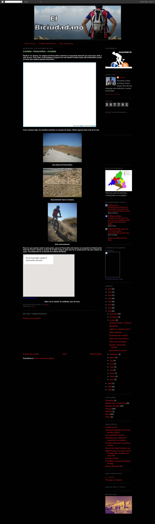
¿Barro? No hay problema (119, 338)
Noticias (108, 409)
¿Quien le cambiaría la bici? (119, 329)
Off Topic (108, 411)
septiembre (114, 354)
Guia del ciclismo (112, 458)
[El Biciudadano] (112, 277)
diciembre (114, 314)
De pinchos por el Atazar (118, 335)
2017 (110, 289)
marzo (112, 373)
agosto (112, 357)
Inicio (64, 354)
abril (112, 370)
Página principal (29, 43)
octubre (113, 320)
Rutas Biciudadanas (66, 43)
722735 (81, 125)
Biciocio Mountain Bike (114, 466)
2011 (110, 308)
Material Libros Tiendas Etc (115, 403)
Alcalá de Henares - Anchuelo (120, 323)
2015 (110, 295)
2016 (110, 292)
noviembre (114, 317)
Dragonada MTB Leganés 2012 (118, 233)
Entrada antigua (96, 354)
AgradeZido (113, 326)
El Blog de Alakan (114, 216)
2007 (110, 390)
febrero (113, 376)
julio (112, 361)
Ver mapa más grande (30, 298)
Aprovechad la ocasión (117, 350)
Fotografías (109, 400)
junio (112, 364)
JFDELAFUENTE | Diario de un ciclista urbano (118, 230)
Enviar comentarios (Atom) (44, 358)
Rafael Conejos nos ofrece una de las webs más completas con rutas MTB (118, 453)
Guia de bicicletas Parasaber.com (117, 448)
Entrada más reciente (31, 354)
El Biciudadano (109, 250)
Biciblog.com (113, 205)
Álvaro (122, 77)
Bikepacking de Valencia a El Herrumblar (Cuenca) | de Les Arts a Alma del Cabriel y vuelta (119, 209)
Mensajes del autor (112, 406)
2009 (110, 383)
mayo (112, 367)
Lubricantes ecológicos (118, 342)
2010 (110, 311)
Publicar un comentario (32, 318)
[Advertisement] (41, 336)
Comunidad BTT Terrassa (114, 435)
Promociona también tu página (114, 279)
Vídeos (108, 417)
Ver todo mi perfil (112, 94)
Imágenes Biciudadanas (47, 43)
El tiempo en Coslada (113, 480)
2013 (110, 302)
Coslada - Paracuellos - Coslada (39, 51)
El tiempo (110, 477)
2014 (110, 298)
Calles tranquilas (115, 332)
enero (112, 379)
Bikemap (93, 125)
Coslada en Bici (111, 427)
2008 (110, 387)
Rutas (33, 306)
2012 (110, 305)
